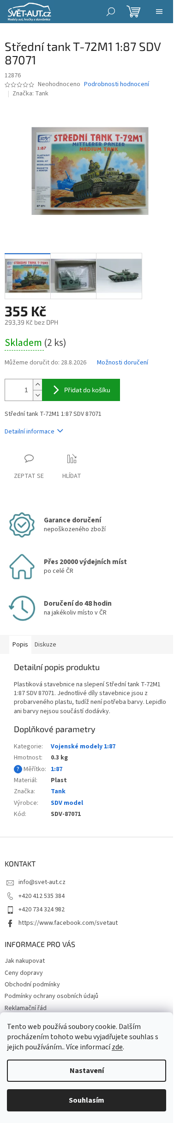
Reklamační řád (26, 1008)
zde (117, 1047)
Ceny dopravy (24, 973)
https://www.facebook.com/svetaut (68, 923)
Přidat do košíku (87, 390)
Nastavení (87, 1071)
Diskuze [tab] (45, 644)
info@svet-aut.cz (42, 882)
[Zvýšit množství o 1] (37, 384)
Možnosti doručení (122, 362)
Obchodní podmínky (32, 984)
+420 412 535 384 (41, 896)
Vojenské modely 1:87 (83, 746)
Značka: (30, 93)
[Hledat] (111, 11)
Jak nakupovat (25, 961)
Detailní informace (29, 431)
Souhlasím (86, 1100)
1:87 (56, 769)
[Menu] (159, 11)
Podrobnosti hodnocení (116, 84)
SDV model (67, 803)
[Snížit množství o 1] (37, 395)
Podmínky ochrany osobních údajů (51, 996)
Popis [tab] (20, 644)
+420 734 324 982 (41, 909)
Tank (58, 791)
